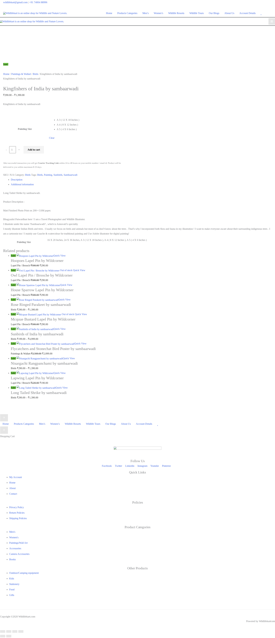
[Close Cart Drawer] (4, 430)
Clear (51, 138)
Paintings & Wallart (21, 74)
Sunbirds (57, 174)
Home (6, 74)
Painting (48, 174)
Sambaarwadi (70, 174)
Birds (35, 74)
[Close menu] (4, 418)
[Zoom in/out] (2, 631)
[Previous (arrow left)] (2, 636)
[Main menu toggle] (271, 21)
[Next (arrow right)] (8, 636)
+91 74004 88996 (38, 2)
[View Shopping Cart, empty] (270, 13)
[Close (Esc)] (21, 631)
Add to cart (34, 149)
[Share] (15, 631)
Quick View (59, 255)
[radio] (90, 120)
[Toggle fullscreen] (8, 631)
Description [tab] (16, 179)
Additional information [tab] (22, 184)
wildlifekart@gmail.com (15, 2)
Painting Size (25, 129)
